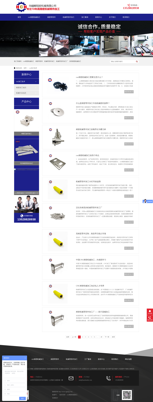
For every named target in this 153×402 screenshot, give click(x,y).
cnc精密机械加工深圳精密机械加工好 (27, 193)
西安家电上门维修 (27, 369)
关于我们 (112, 17)
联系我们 (126, 17)
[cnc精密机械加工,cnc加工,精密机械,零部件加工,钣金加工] (37, 7)
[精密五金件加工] (26, 120)
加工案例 (84, 17)
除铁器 (132, 369)
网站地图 (128, 359)
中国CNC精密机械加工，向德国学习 (91, 260)
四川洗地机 (102, 369)
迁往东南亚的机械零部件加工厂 (89, 208)
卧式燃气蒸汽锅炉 (112, 369)
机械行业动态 (21, 93)
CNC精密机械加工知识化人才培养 (90, 286)
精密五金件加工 (26, 133)
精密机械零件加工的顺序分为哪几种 (91, 129)
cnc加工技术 (33, 68)
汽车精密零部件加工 (26, 163)
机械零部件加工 (68, 17)
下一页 (107, 337)
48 (101, 337)
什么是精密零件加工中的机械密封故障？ (93, 103)
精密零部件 (51, 17)
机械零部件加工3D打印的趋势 (88, 181)
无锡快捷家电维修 (52, 369)
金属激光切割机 (64, 369)
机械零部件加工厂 (62, 61)
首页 (19, 17)
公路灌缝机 (94, 369)
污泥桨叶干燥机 (124, 369)
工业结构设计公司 (75, 369)
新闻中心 (98, 17)
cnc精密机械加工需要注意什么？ (89, 77)
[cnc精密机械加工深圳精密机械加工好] (26, 180)
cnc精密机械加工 (34, 17)
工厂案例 (87, 359)
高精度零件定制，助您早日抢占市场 (91, 234)
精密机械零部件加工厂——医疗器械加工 (93, 312)
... (97, 337)
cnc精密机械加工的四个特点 (87, 155)
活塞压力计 (86, 369)
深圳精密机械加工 (75, 61)
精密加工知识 (21, 87)
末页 (113, 337)
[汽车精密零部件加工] (26, 150)
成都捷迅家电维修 (40, 369)
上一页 (74, 337)
